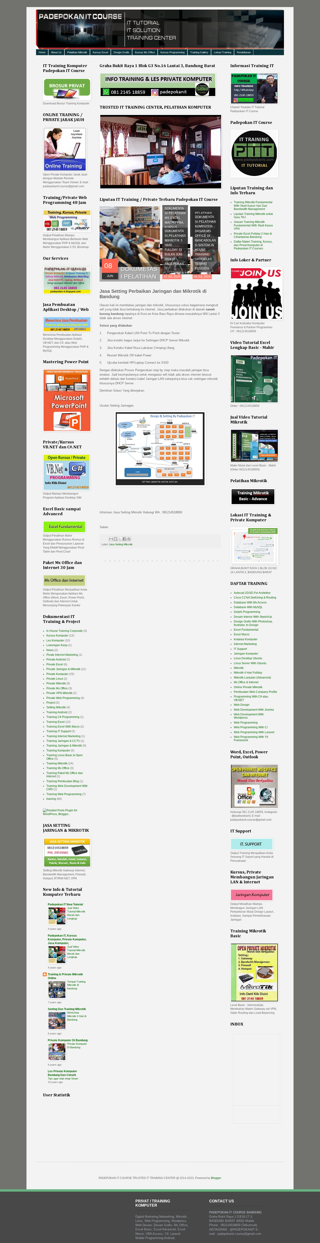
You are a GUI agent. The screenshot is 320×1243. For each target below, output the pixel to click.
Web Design (241, 704)
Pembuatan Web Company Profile (255, 692)
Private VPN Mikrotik (59, 693)
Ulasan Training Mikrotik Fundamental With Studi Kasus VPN (253, 225)
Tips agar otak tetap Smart (63, 1078)
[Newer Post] (101, 560)
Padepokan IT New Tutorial (65, 904)
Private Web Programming (63, 698)
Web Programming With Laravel (254, 732)
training (51, 799)
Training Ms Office (57, 768)
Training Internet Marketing (63, 736)
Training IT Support (58, 731)
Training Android (56, 712)
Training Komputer (58, 750)
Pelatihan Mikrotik (77, 52)
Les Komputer (55, 640)
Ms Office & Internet (246, 682)
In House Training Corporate (64, 631)
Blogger (216, 1178)
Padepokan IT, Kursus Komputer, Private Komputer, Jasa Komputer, (67, 939)
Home (42, 52)
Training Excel (55, 722)
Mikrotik (239, 668)
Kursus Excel (100, 52)
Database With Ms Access (250, 602)
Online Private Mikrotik (248, 687)
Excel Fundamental (246, 629)
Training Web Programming (64, 794)
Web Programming (246, 722)
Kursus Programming (172, 52)
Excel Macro (241, 634)
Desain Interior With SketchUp (253, 616)
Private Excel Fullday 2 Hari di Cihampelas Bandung (253, 235)
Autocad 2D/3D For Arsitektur (252, 593)
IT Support (240, 649)
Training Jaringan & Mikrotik (64, 745)
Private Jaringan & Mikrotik (63, 669)
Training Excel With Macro (63, 726)
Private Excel (54, 664)
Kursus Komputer (57, 635)
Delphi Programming (247, 612)
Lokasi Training (222, 52)
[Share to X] (120, 539)
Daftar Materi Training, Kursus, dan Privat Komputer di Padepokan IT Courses (253, 245)
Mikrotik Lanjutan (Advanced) (252, 677)
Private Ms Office (57, 688)
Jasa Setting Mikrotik (121, 544)
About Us (56, 52)
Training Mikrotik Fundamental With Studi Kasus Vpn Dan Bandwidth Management (253, 206)
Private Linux (54, 678)
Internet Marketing (245, 644)
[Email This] (111, 539)
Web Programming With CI (251, 727)
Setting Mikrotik (56, 707)
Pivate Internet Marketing (62, 654)
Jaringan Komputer (246, 653)
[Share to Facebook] (124, 539)
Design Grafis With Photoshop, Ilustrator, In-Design (253, 623)
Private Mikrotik (56, 683)
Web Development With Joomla (254, 709)
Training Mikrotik (56, 763)
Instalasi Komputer (245, 639)
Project (50, 702)
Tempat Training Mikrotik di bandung (76, 985)
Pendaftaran (244, 52)
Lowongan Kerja (56, 645)
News (50, 650)
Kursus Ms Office (145, 52)
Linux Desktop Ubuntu (248, 658)
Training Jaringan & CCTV (63, 741)
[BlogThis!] (115, 539)
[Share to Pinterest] (129, 539)
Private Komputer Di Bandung (68, 1040)
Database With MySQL (248, 607)
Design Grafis (121, 52)
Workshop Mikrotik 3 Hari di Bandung (76, 1016)
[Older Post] (219, 560)
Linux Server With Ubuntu (250, 663)
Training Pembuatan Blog (62, 781)
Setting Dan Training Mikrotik (67, 1009)
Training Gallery (199, 52)
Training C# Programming (62, 717)
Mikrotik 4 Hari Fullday (248, 672)
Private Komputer (57, 674)
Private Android (56, 659)
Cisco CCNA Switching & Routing (255, 597)
